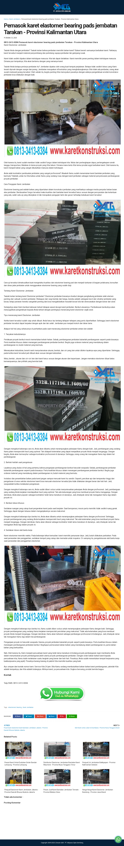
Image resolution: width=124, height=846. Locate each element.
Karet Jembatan (14, 19)
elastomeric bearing (15, 707)
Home (6, 19)
